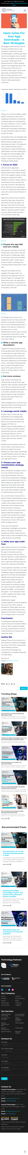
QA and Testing (6, 1031)
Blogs (17, 1000)
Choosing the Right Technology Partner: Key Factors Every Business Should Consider (14, 738)
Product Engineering (5, 1028)
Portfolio (3, 998)
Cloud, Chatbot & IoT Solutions (19, 1015)
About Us (18, 996)
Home (3, 996)
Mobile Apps (19, 1028)
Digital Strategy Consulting (5, 1015)
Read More (6, 864)
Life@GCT (18, 1005)
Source (3, 110)
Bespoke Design (18, 1032)
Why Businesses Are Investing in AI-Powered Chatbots (11, 763)
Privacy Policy (5, 1005)
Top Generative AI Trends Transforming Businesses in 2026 (12, 714)
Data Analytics (19, 1023)
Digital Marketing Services (18, 1019)
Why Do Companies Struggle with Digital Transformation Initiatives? (13, 787)
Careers (3, 1000)
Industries (18, 1003)
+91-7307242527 (11, 1101)
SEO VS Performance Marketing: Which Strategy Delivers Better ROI (12, 812)
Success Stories (20, 998)
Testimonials (5, 1003)
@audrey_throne (12, 661)
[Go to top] (24, 1151)
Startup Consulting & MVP (5, 1024)
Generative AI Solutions (5, 1018)
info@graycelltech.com (13, 1098)
